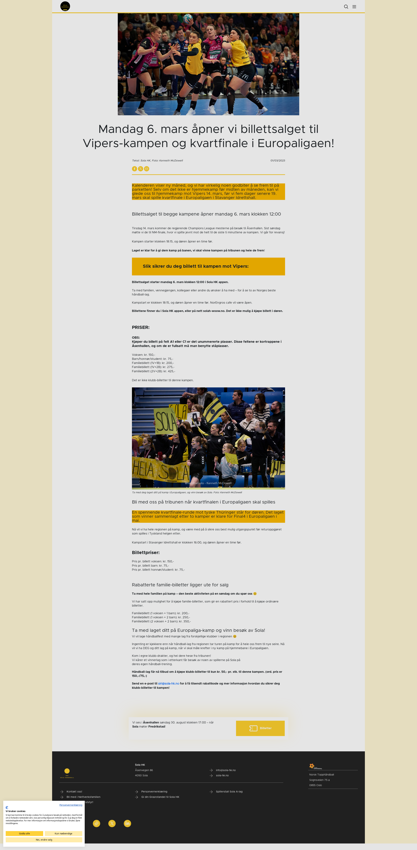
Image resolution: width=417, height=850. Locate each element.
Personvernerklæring (70, 804)
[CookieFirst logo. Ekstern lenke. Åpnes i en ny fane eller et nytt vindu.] (7, 807)
